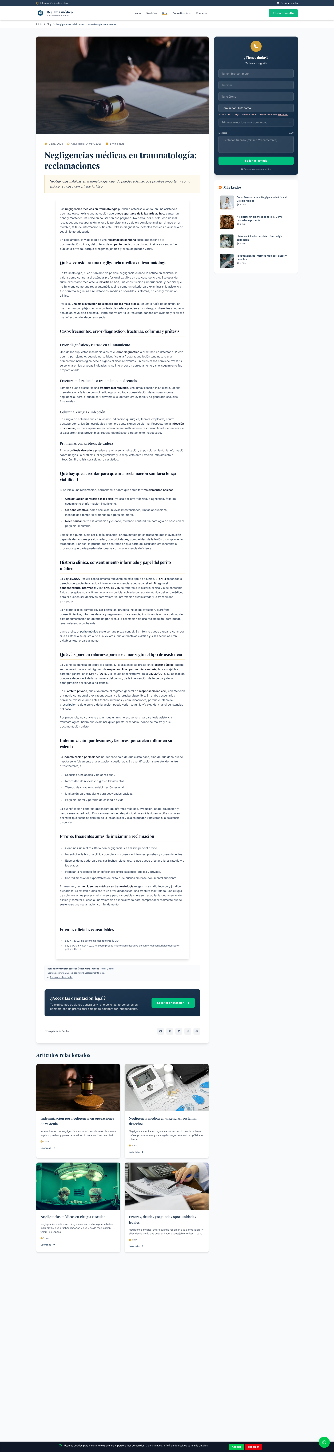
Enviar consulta (283, 13)
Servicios (151, 13)
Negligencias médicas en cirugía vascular (73, 1216)
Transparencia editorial (61, 977)
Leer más (46, 1147)
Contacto (201, 13)
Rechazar (253, 1446)
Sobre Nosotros (181, 13)
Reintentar (283, 114)
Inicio (138, 13)
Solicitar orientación (171, 1003)
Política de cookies (176, 1445)
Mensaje (222, 133)
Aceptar (236, 1446)
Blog (164, 13)
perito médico (89, 631)
